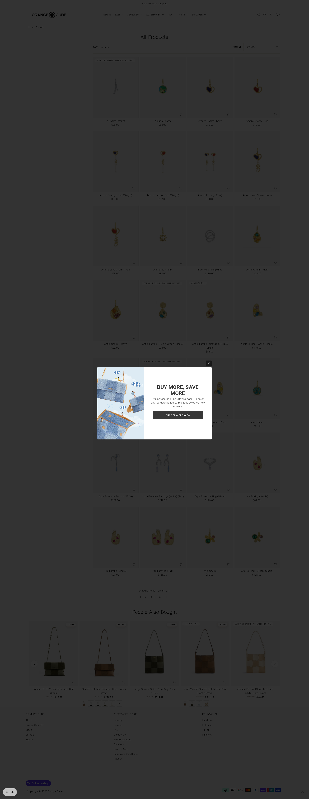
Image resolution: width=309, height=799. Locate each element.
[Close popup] (209, 363)
